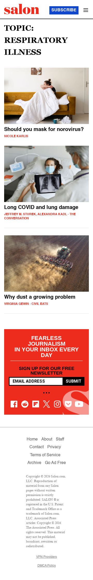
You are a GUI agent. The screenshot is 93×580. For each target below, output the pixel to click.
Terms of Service (45, 455)
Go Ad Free (55, 463)
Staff (60, 439)
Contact (36, 447)
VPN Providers (46, 557)
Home (32, 439)
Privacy (54, 447)
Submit (73, 381)
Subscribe (63, 10)
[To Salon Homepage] (21, 9)
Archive (34, 463)
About (46, 439)
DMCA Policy (46, 565)
